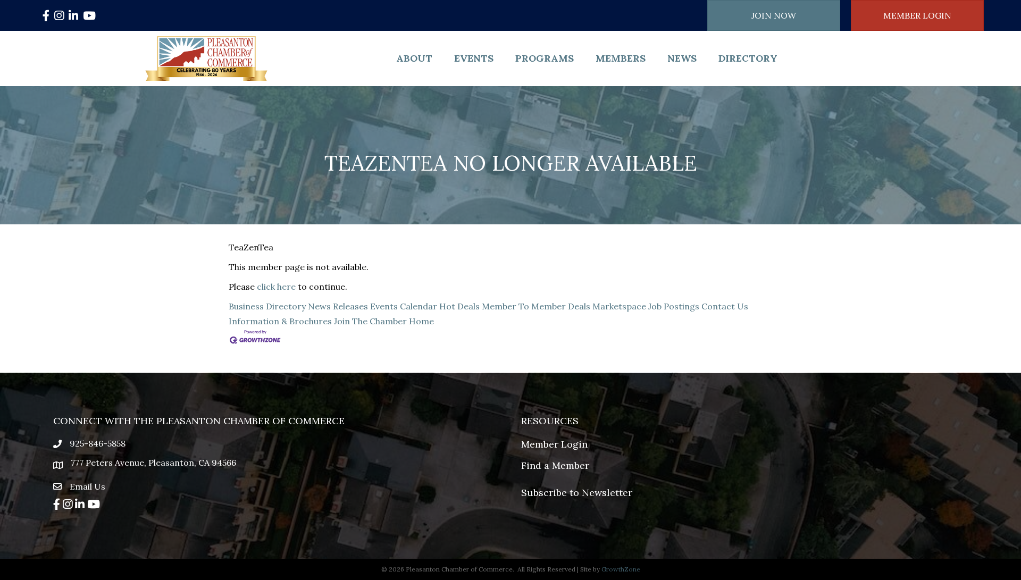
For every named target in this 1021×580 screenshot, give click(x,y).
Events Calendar (403, 306)
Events (473, 58)
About (414, 58)
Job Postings (673, 306)
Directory (747, 58)
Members (621, 58)
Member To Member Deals (536, 306)
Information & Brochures (280, 321)
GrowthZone (620, 569)
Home (421, 321)
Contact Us (724, 306)
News (682, 58)
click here (276, 286)
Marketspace (619, 306)
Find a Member (555, 465)
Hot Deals (459, 306)
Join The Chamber (370, 321)
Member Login (554, 444)
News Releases (338, 306)
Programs (544, 58)
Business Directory (267, 306)
